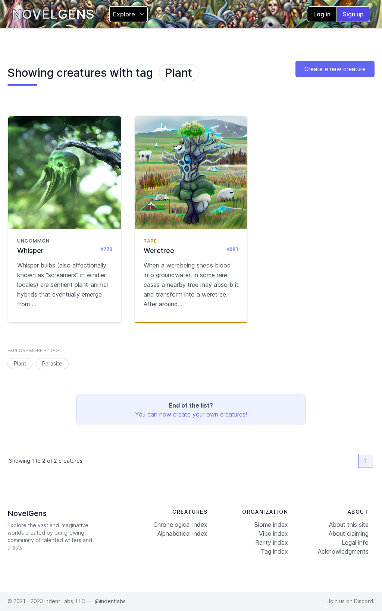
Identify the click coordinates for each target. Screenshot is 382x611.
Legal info (355, 542)
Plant (178, 72)
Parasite (52, 363)
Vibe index (273, 533)
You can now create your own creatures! (191, 414)
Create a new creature (335, 69)
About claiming (349, 533)
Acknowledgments (343, 551)
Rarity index (271, 542)
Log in (322, 14)
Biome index (271, 524)
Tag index (274, 551)
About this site (349, 524)
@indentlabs (110, 601)
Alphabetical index (182, 533)
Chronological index (180, 524)
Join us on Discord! (351, 601)
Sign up (353, 14)
